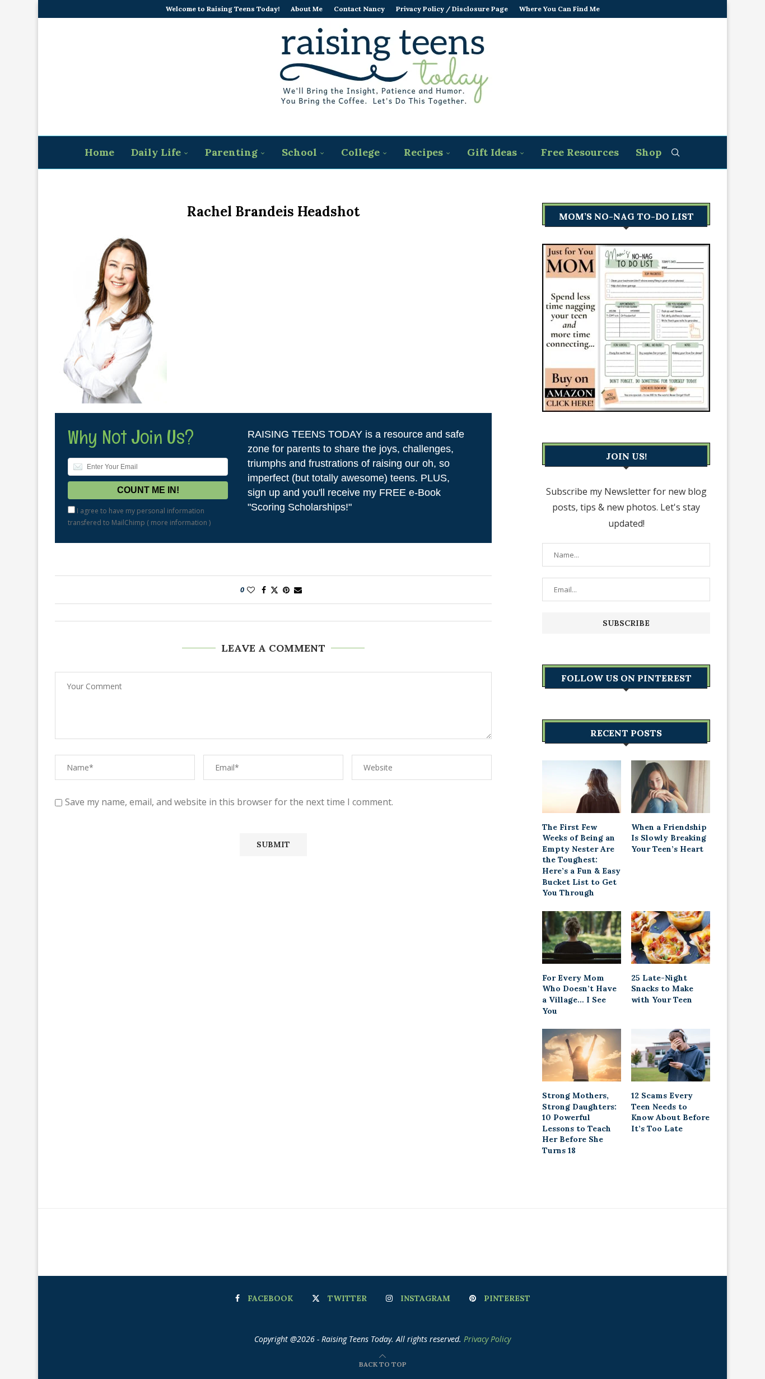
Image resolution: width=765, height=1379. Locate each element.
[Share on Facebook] (264, 589)
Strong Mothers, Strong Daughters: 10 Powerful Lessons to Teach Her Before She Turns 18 (579, 1122)
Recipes (423, 152)
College (360, 152)
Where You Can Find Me (559, 8)
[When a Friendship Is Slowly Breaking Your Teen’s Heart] (670, 786)
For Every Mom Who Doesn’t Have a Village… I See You (579, 994)
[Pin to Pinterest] (286, 589)
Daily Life (156, 152)
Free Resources (580, 152)
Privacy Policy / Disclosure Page (452, 8)
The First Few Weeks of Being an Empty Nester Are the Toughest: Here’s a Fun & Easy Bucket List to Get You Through (581, 860)
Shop (648, 152)
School (299, 152)
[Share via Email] (298, 589)
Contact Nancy (359, 8)
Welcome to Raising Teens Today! (222, 8)
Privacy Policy (487, 1339)
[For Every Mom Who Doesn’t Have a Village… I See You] (581, 937)
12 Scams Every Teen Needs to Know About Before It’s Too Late (670, 1112)
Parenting (231, 152)
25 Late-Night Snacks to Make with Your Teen (662, 989)
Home (99, 152)
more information (179, 522)
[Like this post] (251, 589)
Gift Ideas (492, 152)
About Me (307, 8)
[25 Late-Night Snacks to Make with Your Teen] (670, 937)
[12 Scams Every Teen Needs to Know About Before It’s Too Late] (670, 1055)
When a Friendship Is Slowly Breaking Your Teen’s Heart (669, 838)
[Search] (675, 152)
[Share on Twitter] (274, 589)
